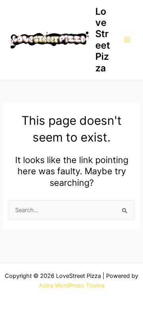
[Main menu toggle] (127, 40)
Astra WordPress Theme (71, 285)
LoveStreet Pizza (102, 40)
